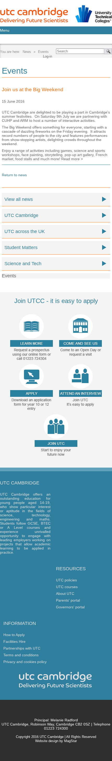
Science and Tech (22, 263)
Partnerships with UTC (21, 648)
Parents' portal (68, 600)
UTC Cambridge (21, 215)
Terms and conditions (21, 655)
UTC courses (67, 587)
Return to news (14, 175)
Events (43, 52)
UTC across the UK (24, 231)
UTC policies (66, 580)
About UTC (65, 593)
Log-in (47, 56)
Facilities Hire (14, 641)
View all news (18, 199)
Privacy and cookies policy (25, 662)
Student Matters (21, 247)
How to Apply (14, 635)
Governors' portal (70, 607)
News (27, 52)
